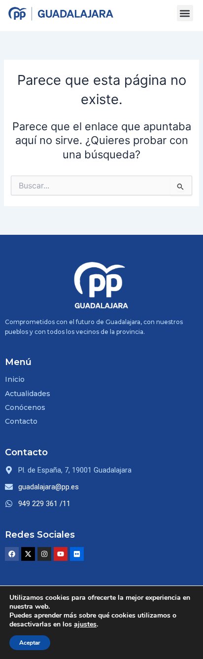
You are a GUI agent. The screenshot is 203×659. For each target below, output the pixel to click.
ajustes (85, 624)
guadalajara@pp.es (48, 486)
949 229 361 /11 (44, 503)
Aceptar (29, 643)
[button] (185, 13)
